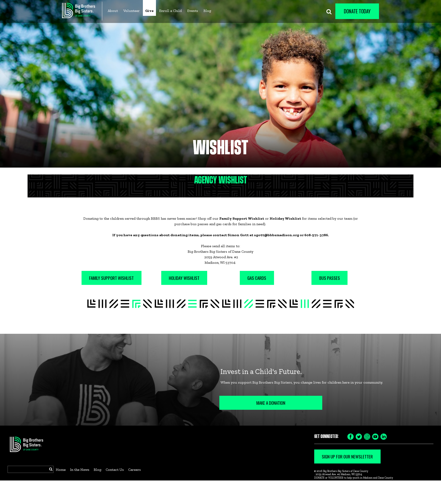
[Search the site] (329, 11)
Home (61, 469)
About (113, 10)
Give (149, 10)
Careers (134, 469)
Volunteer (131, 10)
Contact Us (115, 469)
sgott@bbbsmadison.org (276, 235)
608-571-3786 (316, 235)
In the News (79, 469)
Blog (207, 10)
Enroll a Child (170, 10)
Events (192, 10)
